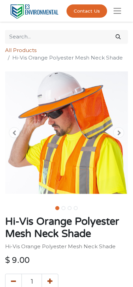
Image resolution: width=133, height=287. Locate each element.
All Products (20, 50)
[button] (14, 132)
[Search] (118, 37)
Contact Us (87, 11)
